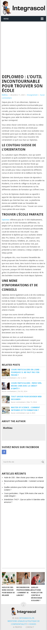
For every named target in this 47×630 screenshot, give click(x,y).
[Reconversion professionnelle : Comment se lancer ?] (23, 578)
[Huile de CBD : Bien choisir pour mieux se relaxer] (9, 578)
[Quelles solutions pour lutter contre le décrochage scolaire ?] (38, 578)
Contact (30, 627)
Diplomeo (5, 220)
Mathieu (5, 95)
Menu (6, 19)
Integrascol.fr (26, 618)
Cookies (32, 624)
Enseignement (32, 95)
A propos (17, 627)
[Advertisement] (23, 46)
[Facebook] (4, 452)
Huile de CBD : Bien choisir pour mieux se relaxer (23, 477)
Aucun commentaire (9, 378)
